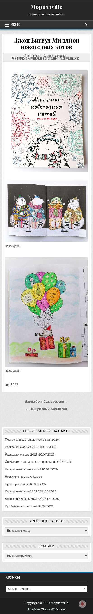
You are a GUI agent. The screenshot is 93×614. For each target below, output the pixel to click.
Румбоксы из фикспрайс (21, 506)
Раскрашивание (57, 56)
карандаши (35, 58)
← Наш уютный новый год (46, 409)
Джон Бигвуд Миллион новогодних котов (46, 43)
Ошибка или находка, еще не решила (30, 461)
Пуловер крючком (17, 484)
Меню (15, 24)
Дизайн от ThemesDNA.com (46, 609)
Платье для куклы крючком (23, 439)
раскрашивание (69, 58)
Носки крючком (15, 476)
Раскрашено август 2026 (22, 447)
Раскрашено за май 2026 (22, 491)
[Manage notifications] (82, 604)
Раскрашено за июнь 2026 (23, 469)
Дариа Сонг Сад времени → (46, 401)
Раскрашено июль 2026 (21, 454)
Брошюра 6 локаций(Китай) (23, 499)
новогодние (50, 58)
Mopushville (46, 6)
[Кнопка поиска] (86, 24)
